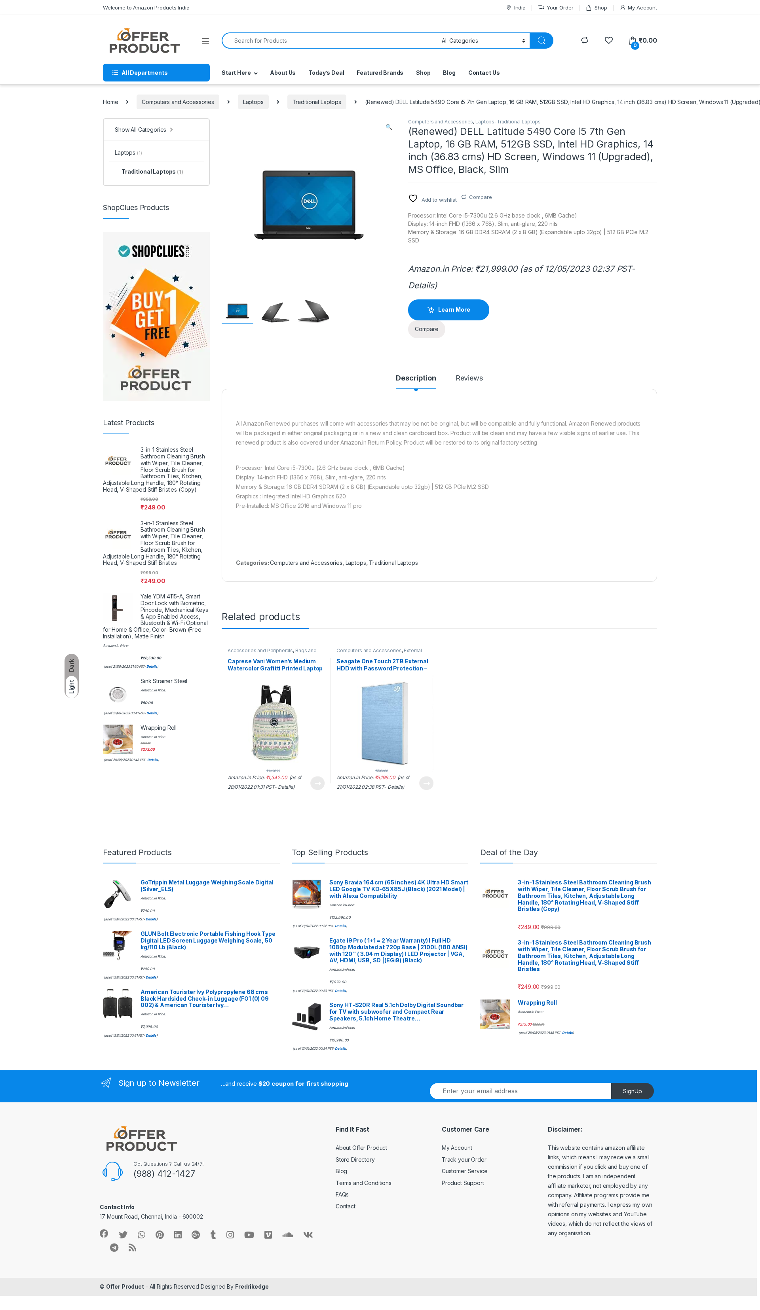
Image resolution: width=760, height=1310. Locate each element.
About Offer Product (361, 1147)
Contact (345, 1206)
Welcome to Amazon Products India (146, 7)
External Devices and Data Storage (379, 653)
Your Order (560, 7)
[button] (389, 127)
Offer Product (125, 1286)
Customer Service (465, 1171)
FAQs (342, 1194)
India (520, 7)
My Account (642, 7)
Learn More (454, 309)
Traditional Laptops (317, 101)
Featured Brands (380, 72)
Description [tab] (416, 378)
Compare (480, 197)
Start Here (236, 72)
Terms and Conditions (363, 1182)
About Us (283, 72)
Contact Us (484, 72)
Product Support (463, 1182)
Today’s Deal (326, 72)
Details (421, 285)
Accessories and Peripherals (260, 650)
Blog (449, 72)
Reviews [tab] (469, 378)
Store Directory (355, 1159)
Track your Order (464, 1159)
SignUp (632, 1091)
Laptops (253, 101)
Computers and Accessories (178, 101)
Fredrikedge (251, 1286)
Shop (601, 7)
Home (110, 101)
